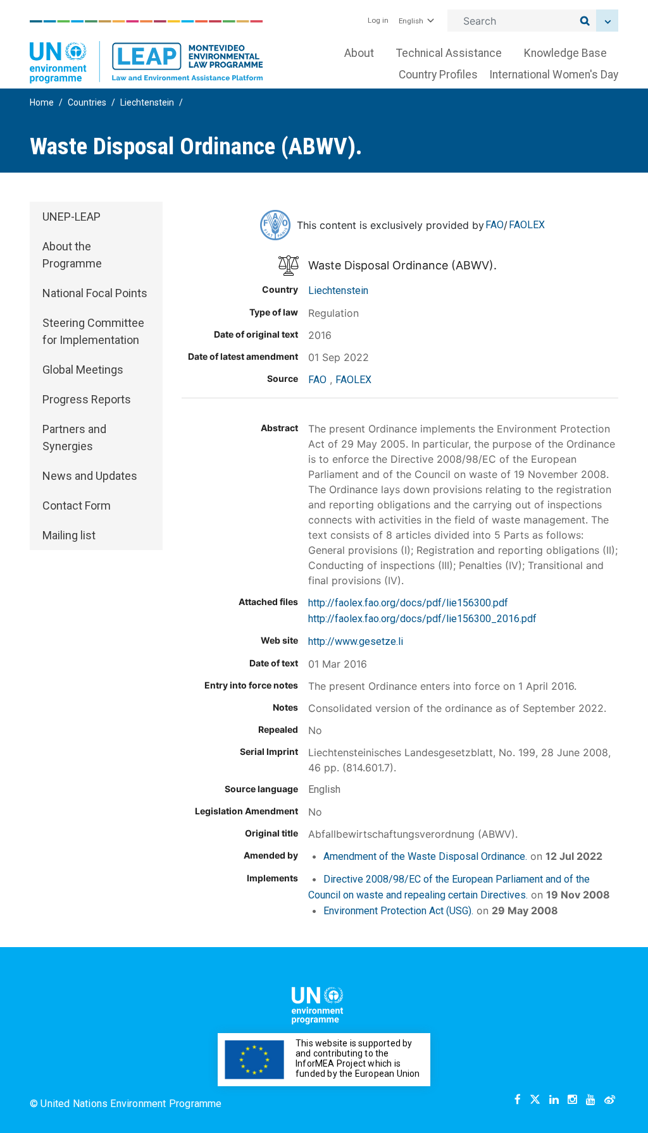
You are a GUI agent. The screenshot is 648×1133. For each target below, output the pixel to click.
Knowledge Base (565, 53)
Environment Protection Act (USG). (398, 911)
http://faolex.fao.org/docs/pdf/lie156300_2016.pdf (422, 619)
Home (42, 102)
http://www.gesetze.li (355, 641)
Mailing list (69, 535)
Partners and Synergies (74, 437)
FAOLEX (527, 225)
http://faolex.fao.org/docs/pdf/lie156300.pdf (408, 603)
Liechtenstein (147, 102)
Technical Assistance (449, 53)
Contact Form (76, 505)
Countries (87, 102)
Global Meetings (82, 369)
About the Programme (72, 255)
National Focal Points (94, 293)
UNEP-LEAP (71, 216)
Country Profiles (438, 74)
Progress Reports (86, 399)
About (359, 53)
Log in (378, 20)
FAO (494, 225)
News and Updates (89, 475)
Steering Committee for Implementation (93, 331)
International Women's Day (553, 74)
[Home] (146, 51)
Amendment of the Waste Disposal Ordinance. (425, 856)
